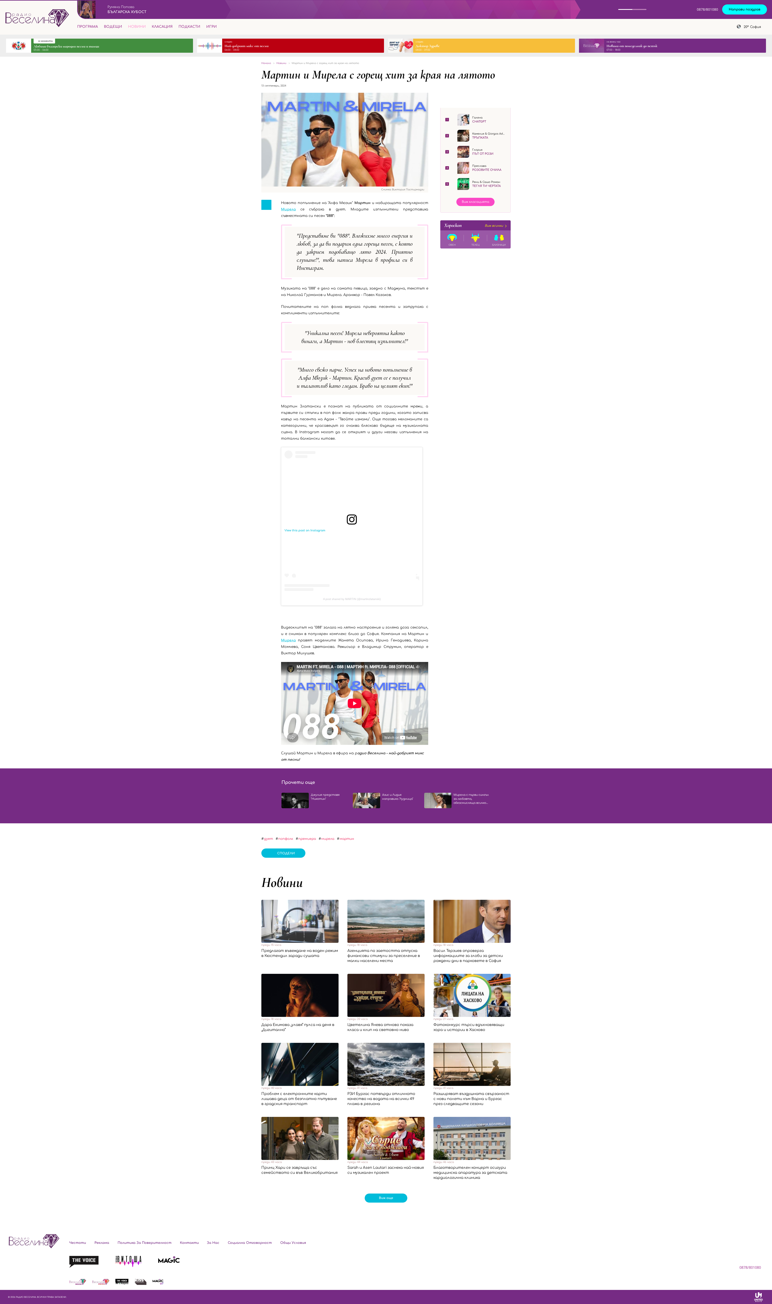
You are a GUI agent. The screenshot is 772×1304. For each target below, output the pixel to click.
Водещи (113, 27)
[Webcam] (658, 9)
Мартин (347, 839)
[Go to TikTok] (724, 27)
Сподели (286, 853)
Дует (268, 839)
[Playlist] (674, 9)
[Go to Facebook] (703, 27)
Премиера (307, 839)
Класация (162, 27)
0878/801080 (707, 9)
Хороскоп (473, 225)
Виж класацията (475, 202)
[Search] (223, 26)
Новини (137, 27)
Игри (211, 27)
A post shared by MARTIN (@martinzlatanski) (352, 599)
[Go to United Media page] (758, 1297)
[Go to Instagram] (714, 27)
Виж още (386, 1198)
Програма (87, 27)
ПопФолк (285, 839)
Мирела (288, 640)
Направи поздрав (744, 9)
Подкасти (189, 27)
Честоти (77, 1243)
